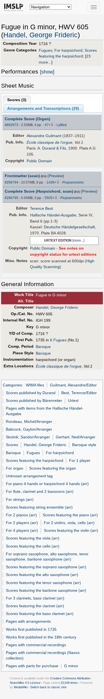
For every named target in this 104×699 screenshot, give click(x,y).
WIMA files (35, 385)
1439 (50, 182)
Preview (56, 176)
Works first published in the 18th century (41, 637)
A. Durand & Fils (51, 148)
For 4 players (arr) (22, 530)
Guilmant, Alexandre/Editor (73, 385)
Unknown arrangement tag (29, 476)
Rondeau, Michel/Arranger (29, 421)
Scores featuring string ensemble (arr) (39, 507)
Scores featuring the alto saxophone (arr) (42, 574)
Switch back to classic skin (48, 687)
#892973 (11, 125)
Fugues (45, 50)
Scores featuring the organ (52, 468)
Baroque (43, 346)
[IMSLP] (15, 7)
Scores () (16, 100)
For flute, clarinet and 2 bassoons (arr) (39, 491)
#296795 (11, 198)
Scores (12, 445)
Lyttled (62, 125)
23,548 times (69, 682)
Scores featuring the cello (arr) (32, 546)
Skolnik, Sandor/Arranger (28, 437)
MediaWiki (20, 687)
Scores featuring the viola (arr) (32, 538)
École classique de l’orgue (49, 142)
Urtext (73, 400)
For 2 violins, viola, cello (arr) (69, 522)
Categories (12, 385)
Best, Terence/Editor (79, 393)
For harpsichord (68, 50)
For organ (14, 468)
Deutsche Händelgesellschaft (69, 227)
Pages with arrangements (28, 621)
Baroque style (84, 445)
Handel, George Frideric (40, 35)
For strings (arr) (20, 499)
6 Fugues (58, 340)
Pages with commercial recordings (36, 645)
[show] (47, 72)
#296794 (11, 182)
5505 (48, 198)
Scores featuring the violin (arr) (71, 530)
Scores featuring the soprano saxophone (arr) (46, 567)
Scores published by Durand (30, 393)
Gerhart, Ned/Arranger (75, 437)
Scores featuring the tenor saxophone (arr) (43, 582)
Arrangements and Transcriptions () (43, 108)
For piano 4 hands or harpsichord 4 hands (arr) (47, 483)
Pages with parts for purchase (32, 666)
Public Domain (39, 161)
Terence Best (41, 208)
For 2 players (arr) (22, 522)
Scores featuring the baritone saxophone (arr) (46, 590)
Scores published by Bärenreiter (34, 400)
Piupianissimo (73, 182)
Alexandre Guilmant (44, 135)
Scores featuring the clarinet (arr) (35, 606)
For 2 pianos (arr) (21, 515)
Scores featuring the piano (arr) (70, 515)
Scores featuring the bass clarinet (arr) (39, 613)
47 (47, 125)
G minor (71, 666)
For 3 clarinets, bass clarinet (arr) (35, 598)
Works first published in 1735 (31, 629)
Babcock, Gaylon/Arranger (29, 429)
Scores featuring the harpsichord (34, 460)
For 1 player (79, 460)
